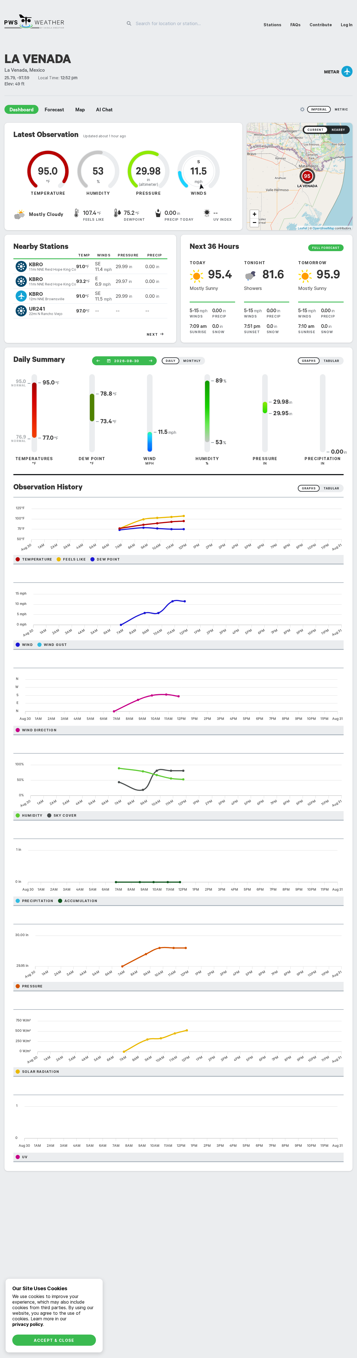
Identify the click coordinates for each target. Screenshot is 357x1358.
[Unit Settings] (302, 109)
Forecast (54, 110)
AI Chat (104, 110)
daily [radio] (170, 360)
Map (80, 110)
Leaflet (302, 228)
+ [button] (254, 214)
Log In (347, 24)
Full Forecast (326, 247)
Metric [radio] (341, 109)
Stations (272, 24)
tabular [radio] (331, 360)
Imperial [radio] (319, 109)
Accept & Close (54, 1340)
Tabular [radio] (331, 488)
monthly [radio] (192, 360)
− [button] (254, 222)
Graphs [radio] (309, 488)
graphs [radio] (309, 360)
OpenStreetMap (323, 228)
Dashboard (21, 110)
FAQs (295, 24)
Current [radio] (315, 129)
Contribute (321, 24)
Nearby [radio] (338, 129)
